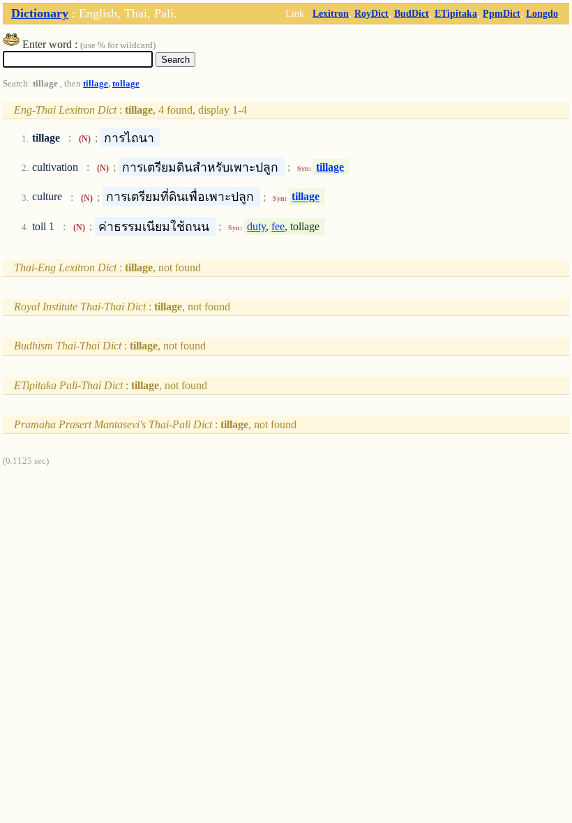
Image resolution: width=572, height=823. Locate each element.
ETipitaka (456, 13)
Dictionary (39, 13)
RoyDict (371, 13)
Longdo (542, 13)
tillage (95, 84)
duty (256, 226)
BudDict (411, 13)
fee (278, 226)
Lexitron (331, 13)
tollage (126, 84)
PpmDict (501, 13)
